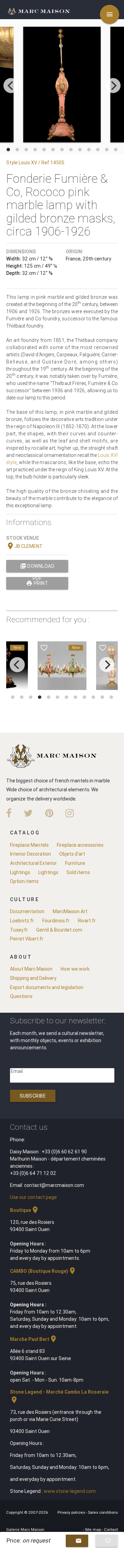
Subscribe (33, 1096)
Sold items (78, 872)
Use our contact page (33, 1197)
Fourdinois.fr (56, 921)
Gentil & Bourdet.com (59, 930)
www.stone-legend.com (70, 1491)
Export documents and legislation (46, 987)
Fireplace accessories (80, 845)
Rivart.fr (87, 921)
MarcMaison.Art (70, 911)
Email (17, 1071)
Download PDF (37, 567)
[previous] (11, 85)
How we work (75, 969)
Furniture (75, 863)
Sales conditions (103, 1512)
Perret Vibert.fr (26, 939)
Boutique (24, 1210)
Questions (21, 996)
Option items (24, 881)
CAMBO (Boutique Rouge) (43, 1271)
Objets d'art (72, 854)
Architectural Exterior (33, 863)
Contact (111, 1529)
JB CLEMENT (24, 546)
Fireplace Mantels (29, 845)
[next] (113, 85)
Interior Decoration (30, 854)
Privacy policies (72, 1512)
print (37, 583)
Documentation (27, 911)
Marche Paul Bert (34, 1339)
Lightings (20, 872)
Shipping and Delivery (33, 978)
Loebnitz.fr (22, 921)
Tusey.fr (19, 930)
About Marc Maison (31, 969)
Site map (93, 1529)
